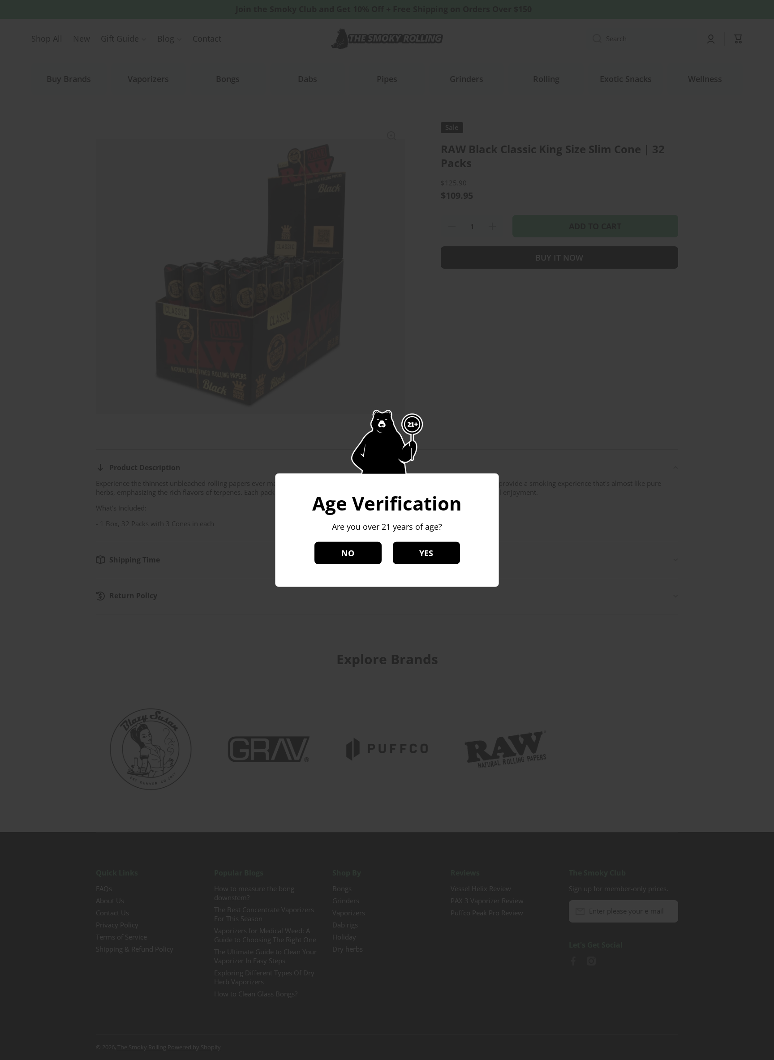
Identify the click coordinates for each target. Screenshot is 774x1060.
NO (347, 552)
